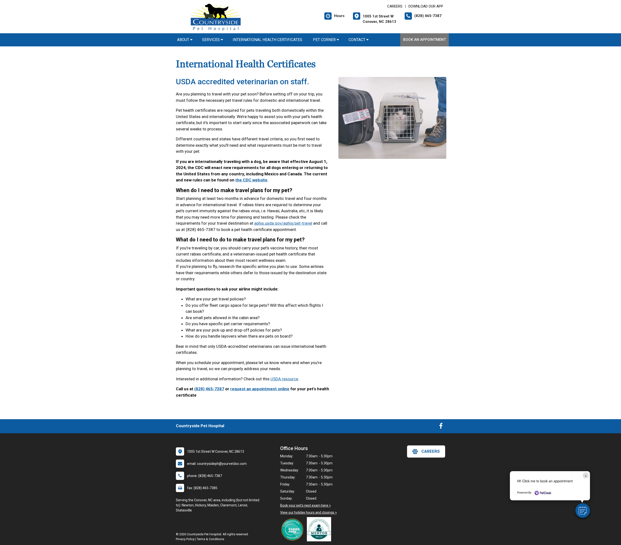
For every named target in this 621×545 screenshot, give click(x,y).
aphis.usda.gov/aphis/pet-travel (283, 223)
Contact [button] (357, 39)
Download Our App (426, 6)
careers (430, 451)
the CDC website (251, 180)
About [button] (183, 39)
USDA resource (284, 378)
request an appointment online (259, 388)
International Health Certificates (268, 39)
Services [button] (211, 39)
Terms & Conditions (210, 539)
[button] (582, 510)
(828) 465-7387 (209, 388)
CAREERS (394, 6)
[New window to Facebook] (441, 427)
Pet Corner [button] (325, 39)
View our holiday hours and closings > (308, 512)
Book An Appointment (424, 39)
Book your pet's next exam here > (305, 505)
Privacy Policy (185, 539)
